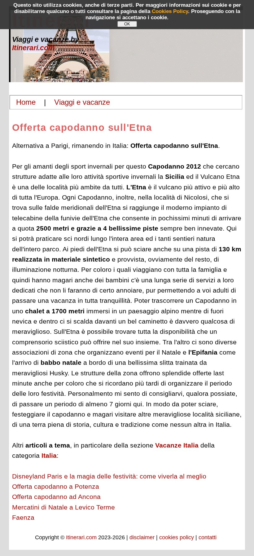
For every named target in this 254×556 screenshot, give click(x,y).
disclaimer (142, 537)
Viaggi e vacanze (82, 102)
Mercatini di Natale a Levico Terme (63, 507)
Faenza (23, 517)
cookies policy (176, 537)
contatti (208, 537)
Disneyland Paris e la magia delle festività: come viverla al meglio (109, 476)
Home (26, 102)
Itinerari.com (33, 48)
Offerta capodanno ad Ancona (56, 496)
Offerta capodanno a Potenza (55, 486)
